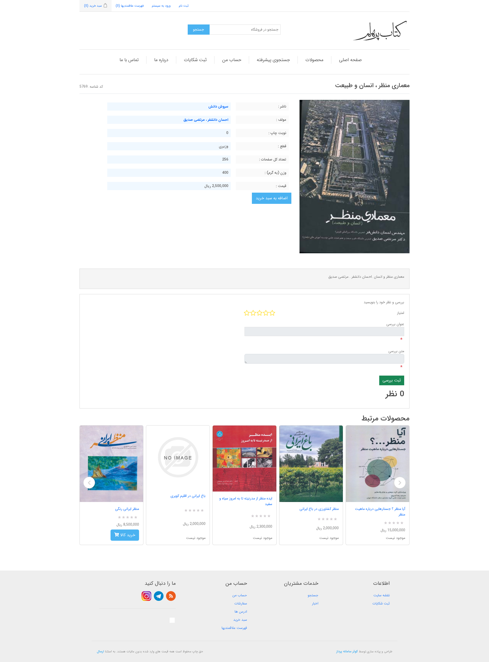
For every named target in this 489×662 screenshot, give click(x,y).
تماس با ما (129, 59)
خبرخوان (171, 596)
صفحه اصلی (350, 59)
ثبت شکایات (195, 59)
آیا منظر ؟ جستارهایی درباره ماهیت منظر (380, 511)
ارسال (100, 651)
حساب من (231, 59)
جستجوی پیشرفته (273, 59)
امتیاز (400, 313)
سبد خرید (240, 620)
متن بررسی (396, 351)
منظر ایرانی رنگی (127, 509)
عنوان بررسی (395, 324)
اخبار (315, 603)
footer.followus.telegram (159, 596)
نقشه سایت (381, 595)
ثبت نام (184, 5)
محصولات (314, 59)
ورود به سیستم (161, 5)
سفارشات (240, 603)
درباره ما (161, 59)
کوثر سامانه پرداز (347, 651)
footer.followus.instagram (146, 596)
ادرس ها (241, 611)
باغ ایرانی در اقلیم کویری (188, 496)
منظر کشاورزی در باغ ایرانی (319, 509)
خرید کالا (127, 535)
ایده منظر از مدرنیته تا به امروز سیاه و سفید (245, 501)
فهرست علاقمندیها (234, 628)
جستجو (313, 595)
